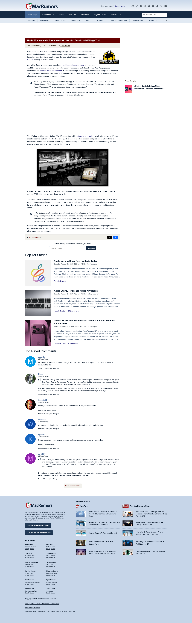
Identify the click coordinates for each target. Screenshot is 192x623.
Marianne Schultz (52, 571)
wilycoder (42, 420)
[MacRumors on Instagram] (137, 6)
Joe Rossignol (92, 264)
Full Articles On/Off (44, 611)
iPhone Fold (75, 21)
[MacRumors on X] (145, 6)
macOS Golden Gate (119, 21)
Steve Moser (29, 588)
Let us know (120, 6)
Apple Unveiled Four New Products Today (75, 261)
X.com (32, 549)
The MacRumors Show (140, 506)
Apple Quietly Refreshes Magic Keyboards (76, 291)
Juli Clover (29, 553)
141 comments (73, 311)
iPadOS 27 (101, 21)
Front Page (32, 14)
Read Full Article (60, 281)
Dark (73, 611)
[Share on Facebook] (115, 237)
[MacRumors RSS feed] (161, 6)
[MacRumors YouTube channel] (153, 6)
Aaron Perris (50, 588)
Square (30, 60)
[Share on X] (109, 237)
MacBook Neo (137, 21)
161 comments (34, 237)
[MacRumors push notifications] (157, 6)
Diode (40, 374)
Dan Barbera (29, 580)
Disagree (56, 368)
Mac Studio (44, 21)
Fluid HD (59, 611)
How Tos (72, 14)
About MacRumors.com (38, 525)
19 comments (73, 344)
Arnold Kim (29, 544)
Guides (61, 14)
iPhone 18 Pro (60, 21)
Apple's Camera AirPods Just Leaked (103, 533)
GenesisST (42, 400)
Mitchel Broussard (31, 562)
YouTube (84, 506)
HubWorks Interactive (85, 136)
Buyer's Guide (100, 14)
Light (69, 611)
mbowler (41, 357)
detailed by (51, 71)
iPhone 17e (153, 21)
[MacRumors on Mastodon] (149, 6)
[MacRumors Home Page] (41, 6)
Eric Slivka (66, 46)
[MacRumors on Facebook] (141, 6)
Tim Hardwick (51, 562)
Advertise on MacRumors (39, 533)
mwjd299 (41, 454)
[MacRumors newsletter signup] (165, 6)
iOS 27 (88, 21)
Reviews (85, 14)
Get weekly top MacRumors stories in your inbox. (72, 244)
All (165, 21)
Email (27, 549)
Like (51, 368)
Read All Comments (72, 486)
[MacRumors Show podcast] (132, 6)
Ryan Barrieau (51, 580)
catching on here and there (73, 65)
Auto (65, 611)
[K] (30, 444)
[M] (30, 366)
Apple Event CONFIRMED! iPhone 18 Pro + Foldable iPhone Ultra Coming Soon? (103, 514)
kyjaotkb (41, 434)
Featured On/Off (31, 611)
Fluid (53, 611)
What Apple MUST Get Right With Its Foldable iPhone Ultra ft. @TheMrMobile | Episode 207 (151, 514)
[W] (30, 429)
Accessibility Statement (32, 607)
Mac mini (31, 21)
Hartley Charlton (93, 294)
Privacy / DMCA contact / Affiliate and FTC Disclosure (42, 604)
